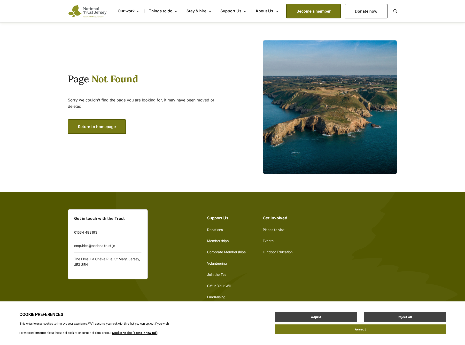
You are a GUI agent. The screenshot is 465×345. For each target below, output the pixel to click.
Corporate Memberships (226, 252)
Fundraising (216, 297)
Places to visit (274, 230)
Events (268, 241)
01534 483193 (85, 232)
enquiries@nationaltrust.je (94, 246)
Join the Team (218, 274)
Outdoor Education (278, 252)
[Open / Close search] (392, 11)
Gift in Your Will (219, 286)
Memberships (218, 241)
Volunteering (217, 263)
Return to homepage (97, 126)
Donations (215, 230)
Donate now (366, 11)
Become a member (313, 11)
